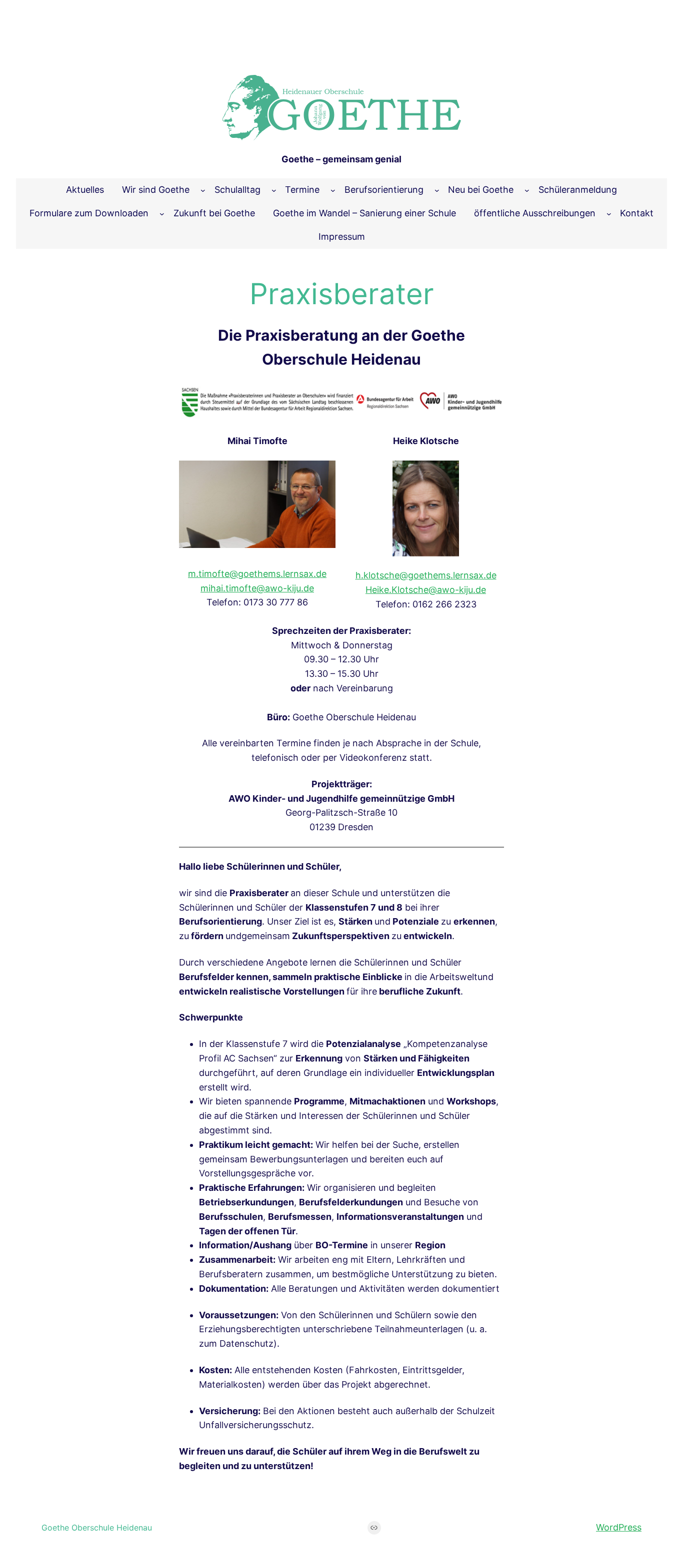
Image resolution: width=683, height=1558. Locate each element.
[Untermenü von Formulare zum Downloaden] (162, 213)
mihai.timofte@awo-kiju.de (257, 588)
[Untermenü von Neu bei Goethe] (527, 190)
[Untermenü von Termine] (333, 190)
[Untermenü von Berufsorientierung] (437, 190)
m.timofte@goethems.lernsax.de (257, 573)
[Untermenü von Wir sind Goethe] (203, 190)
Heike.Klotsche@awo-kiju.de (426, 589)
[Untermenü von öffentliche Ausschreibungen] (609, 213)
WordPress (619, 1527)
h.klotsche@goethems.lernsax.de (426, 575)
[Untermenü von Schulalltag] (274, 190)
